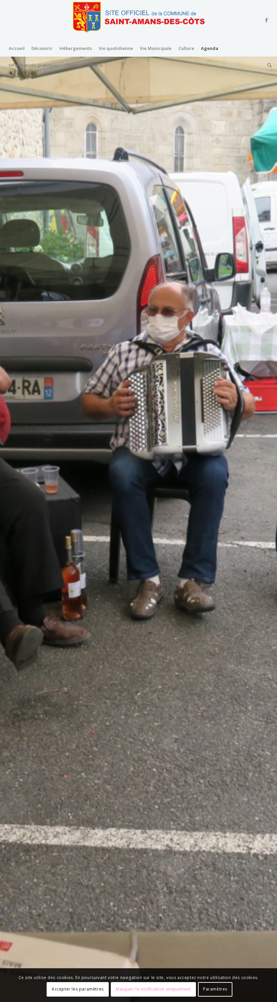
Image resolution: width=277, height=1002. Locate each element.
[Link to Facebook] (266, 20)
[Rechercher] (268, 65)
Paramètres (215, 989)
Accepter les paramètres (78, 989)
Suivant (262, 530)
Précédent (15, 530)
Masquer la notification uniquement (153, 989)
